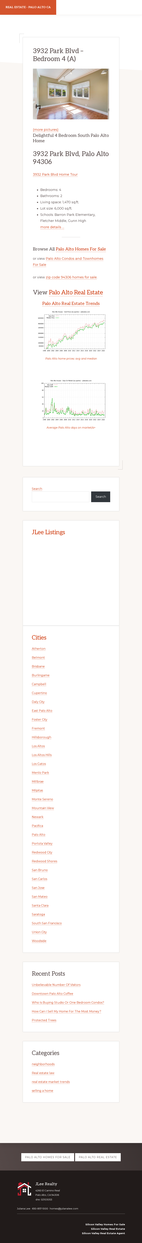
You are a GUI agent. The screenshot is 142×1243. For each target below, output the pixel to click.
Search (37, 489)
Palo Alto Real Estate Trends (71, 303)
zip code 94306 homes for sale (71, 277)
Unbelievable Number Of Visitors (56, 985)
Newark (37, 817)
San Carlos (39, 879)
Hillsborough (41, 737)
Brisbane (38, 666)
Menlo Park (40, 772)
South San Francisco (47, 923)
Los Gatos (39, 764)
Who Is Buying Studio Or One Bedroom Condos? (68, 1002)
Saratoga (38, 914)
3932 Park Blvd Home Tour (55, 174)
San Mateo (40, 896)
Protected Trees (44, 1020)
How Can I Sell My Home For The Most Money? (66, 1011)
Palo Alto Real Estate (76, 292)
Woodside (39, 941)
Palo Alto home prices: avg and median (71, 358)
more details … (52, 227)
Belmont (38, 657)
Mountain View (43, 808)
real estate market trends (51, 1082)
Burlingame (41, 675)
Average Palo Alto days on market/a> (71, 427)
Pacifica (37, 826)
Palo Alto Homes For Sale (81, 249)
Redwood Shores (44, 861)
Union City (39, 932)
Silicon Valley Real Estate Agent (103, 1233)
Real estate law (43, 1073)
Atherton (38, 648)
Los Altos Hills (42, 755)
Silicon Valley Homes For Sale (105, 1224)
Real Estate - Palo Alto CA (28, 7)
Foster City (39, 719)
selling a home (42, 1090)
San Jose (38, 888)
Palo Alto (38, 834)
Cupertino (39, 693)
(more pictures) (45, 130)
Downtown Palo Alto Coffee (52, 993)
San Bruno (40, 870)
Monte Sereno (42, 799)
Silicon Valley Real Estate (108, 1228)
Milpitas (37, 790)
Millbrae (38, 781)
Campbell (39, 684)
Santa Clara (40, 905)
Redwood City (42, 852)
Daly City (38, 702)
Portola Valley (42, 843)
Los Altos (38, 746)
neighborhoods (43, 1064)
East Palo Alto (42, 710)
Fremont (38, 728)
